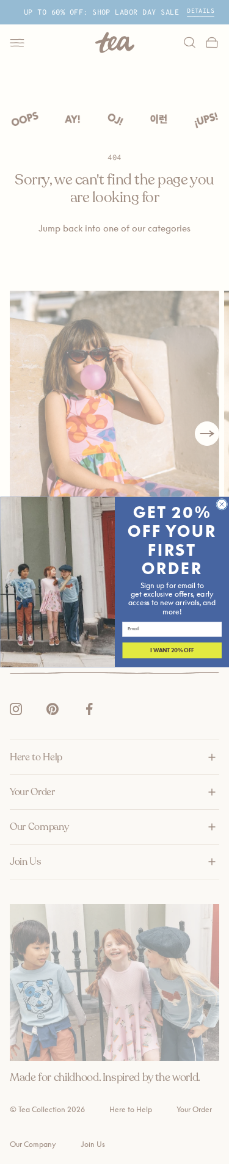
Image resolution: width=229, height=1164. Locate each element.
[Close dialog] (221, 504)
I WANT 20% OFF (172, 650)
